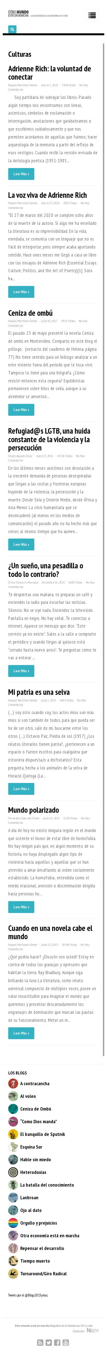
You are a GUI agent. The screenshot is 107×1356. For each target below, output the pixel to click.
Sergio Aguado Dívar (20, 456)
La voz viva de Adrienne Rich (47, 195)
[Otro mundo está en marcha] (38, 16)
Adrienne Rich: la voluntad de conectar (49, 72)
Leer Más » (21, 174)
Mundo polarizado (33, 810)
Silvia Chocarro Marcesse (23, 582)
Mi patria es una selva (39, 692)
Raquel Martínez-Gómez (23, 85)
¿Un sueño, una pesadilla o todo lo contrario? (45, 569)
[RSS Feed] (40, 1342)
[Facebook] (57, 1342)
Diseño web (80, 1331)
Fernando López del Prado (23, 818)
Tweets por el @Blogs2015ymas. (28, 1295)
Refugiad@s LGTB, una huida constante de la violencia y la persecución (49, 439)
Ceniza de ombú (30, 313)
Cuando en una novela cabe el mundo (50, 932)
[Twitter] (49, 1342)
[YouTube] (66, 1342)
